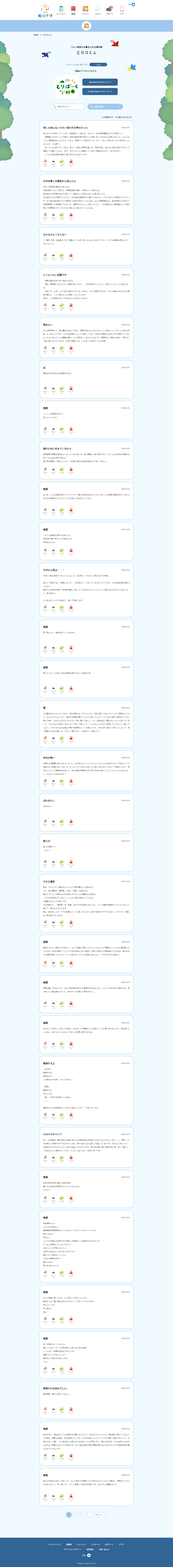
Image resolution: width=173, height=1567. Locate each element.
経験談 (69, 1544)
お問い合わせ (104, 1549)
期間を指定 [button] (99, 107)
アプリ (121, 1544)
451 (97, 1515)
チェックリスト (55, 1544)
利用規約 (90, 1549)
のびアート (109, 1544)
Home (36, 35)
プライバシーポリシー (72, 1549)
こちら (98, 65)
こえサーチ (95, 1544)
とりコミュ (81, 1544)
